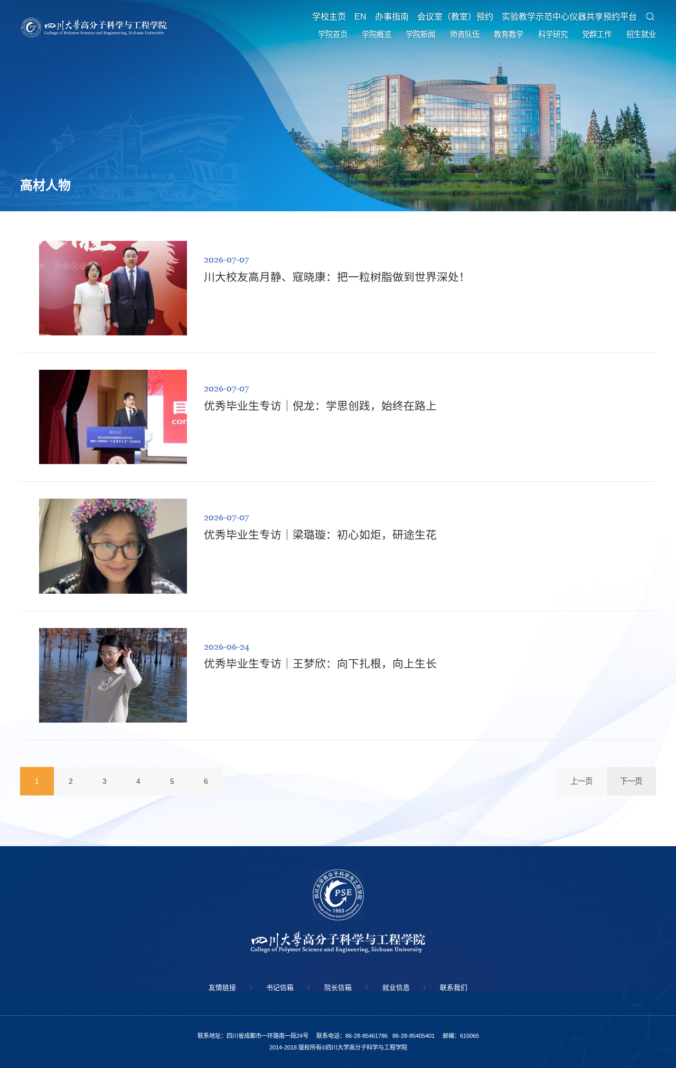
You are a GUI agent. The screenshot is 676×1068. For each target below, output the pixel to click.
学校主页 (329, 17)
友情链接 (222, 987)
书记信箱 (280, 987)
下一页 (631, 781)
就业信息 (396, 987)
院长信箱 (338, 987)
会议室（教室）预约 (455, 17)
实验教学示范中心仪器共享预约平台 (569, 17)
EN (360, 17)
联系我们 (453, 987)
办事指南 (392, 17)
